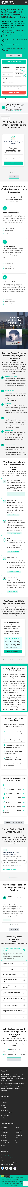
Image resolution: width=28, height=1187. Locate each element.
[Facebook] (2, 1168)
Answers (4, 1102)
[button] (10, 172)
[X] (6, 1168)
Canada (4, 1130)
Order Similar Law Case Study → (9, 869)
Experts (4, 1107)
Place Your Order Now (14, 1059)
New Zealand (6, 1142)
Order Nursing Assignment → (13, 649)
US (17, 1142)
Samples (4, 1105)
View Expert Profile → (16, 110)
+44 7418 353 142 (9, 1158)
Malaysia (5, 1140)
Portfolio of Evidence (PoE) (11, 444)
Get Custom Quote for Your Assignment (14, 822)
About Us (5, 1100)
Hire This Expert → (13, 166)
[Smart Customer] (14, 1168)
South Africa (19, 1135)
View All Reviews (14, 929)
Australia (5, 1127)
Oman (4, 1145)
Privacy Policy (6, 1115)
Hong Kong (5, 1132)
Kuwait (4, 1137)
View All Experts (14, 176)
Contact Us (5, 1110)
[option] (14, 337)
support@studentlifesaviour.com (11, 1155)
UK (17, 1140)
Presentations (8, 417)
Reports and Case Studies (11, 376)
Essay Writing (8, 403)
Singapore (18, 1132)
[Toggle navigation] (26, 2)
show (7, 118)
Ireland (4, 1135)
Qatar (17, 1127)
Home (2, 98)
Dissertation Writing (9, 390)
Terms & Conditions (7, 1112)
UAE (17, 1137)
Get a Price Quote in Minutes (14, 55)
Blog (4, 1117)
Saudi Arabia (19, 1130)
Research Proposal (9, 430)
